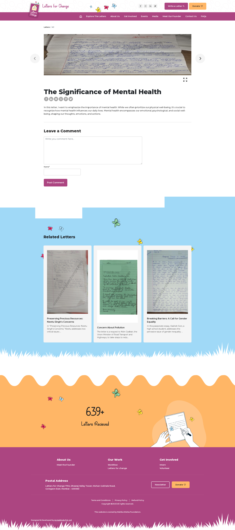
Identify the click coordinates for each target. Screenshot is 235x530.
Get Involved (130, 16)
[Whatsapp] (61, 99)
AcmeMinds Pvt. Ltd (63, 520)
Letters (47, 27)
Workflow (113, 465)
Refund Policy (138, 500)
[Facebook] (46, 99)
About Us (115, 16)
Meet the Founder (66, 465)
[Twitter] (71, 99)
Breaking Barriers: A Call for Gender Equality (167, 320)
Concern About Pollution (111, 327)
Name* (47, 167)
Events (144, 16)
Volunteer (164, 468)
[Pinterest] (66, 99)
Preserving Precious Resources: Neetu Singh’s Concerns (65, 320)
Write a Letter (175, 6)
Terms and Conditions (101, 500)
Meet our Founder (172, 16)
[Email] (56, 99)
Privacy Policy (121, 500)
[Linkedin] (51, 99)
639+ (95, 412)
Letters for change (117, 468)
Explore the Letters (96, 16)
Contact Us (191, 16)
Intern (163, 465)
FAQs (203, 16)
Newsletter (160, 484)
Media (155, 16)
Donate (196, 6)
